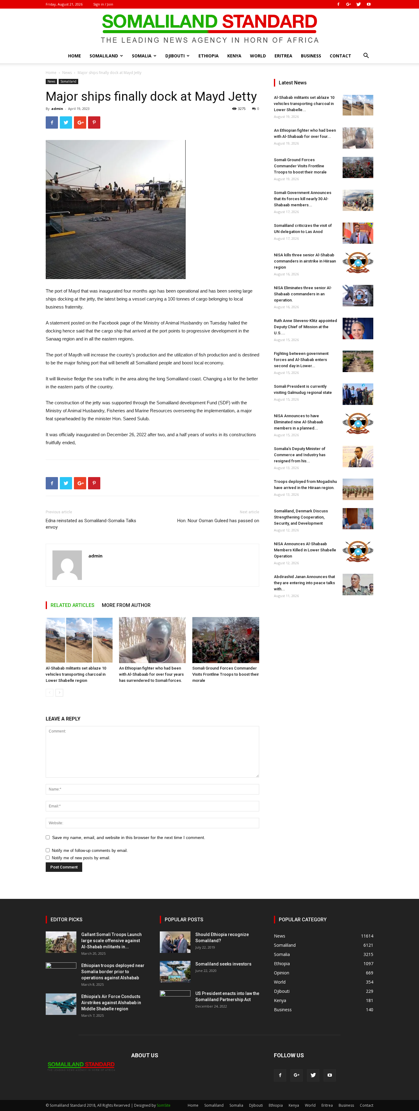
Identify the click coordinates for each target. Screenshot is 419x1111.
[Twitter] (358, 4)
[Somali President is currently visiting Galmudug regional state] (358, 394)
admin (57, 108)
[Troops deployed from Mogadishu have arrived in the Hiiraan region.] (358, 489)
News (67, 72)
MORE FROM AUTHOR (126, 605)
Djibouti (175, 56)
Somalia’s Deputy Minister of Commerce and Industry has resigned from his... (299, 454)
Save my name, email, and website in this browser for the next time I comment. (128, 837)
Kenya (234, 56)
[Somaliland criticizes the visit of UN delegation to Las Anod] (358, 233)
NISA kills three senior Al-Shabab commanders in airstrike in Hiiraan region (305, 261)
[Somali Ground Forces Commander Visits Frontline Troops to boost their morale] (225, 640)
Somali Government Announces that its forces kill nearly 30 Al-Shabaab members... (302, 198)
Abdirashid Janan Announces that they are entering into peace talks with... (304, 582)
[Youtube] (368, 4)
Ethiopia (208, 56)
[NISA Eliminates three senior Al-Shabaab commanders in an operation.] (358, 295)
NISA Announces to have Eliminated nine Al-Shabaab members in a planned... (298, 422)
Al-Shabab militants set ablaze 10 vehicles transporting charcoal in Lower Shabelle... (304, 103)
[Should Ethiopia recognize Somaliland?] (175, 942)
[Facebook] (338, 4)
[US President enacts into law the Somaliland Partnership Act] (175, 1001)
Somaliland (104, 56)
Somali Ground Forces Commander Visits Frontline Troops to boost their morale (225, 674)
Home (74, 56)
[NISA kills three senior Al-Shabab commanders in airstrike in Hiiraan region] (358, 262)
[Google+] (348, 4)
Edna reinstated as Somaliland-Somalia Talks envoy (91, 524)
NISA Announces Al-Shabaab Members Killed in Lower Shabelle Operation (305, 550)
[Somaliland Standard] (209, 28)
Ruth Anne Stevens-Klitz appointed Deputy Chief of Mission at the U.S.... (305, 326)
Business (311, 56)
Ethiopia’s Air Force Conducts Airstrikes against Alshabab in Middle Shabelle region (111, 1002)
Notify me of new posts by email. (81, 858)
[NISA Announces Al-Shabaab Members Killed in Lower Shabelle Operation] (358, 551)
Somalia (142, 56)
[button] (366, 56)
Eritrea (283, 56)
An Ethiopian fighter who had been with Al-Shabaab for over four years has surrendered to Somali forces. (151, 674)
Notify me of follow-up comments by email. (90, 850)
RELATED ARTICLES (72, 605)
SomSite (164, 1105)
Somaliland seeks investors (223, 963)
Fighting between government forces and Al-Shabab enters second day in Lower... (301, 359)
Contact (340, 56)
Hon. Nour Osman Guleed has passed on (218, 520)
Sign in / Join (103, 4)
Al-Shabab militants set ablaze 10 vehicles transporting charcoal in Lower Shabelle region (76, 674)
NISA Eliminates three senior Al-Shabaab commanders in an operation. (303, 294)
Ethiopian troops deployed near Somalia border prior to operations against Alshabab (112, 971)
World (258, 56)
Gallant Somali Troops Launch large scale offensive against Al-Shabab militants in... (111, 940)
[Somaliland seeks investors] (175, 971)
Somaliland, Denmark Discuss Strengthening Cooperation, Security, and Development (301, 517)
